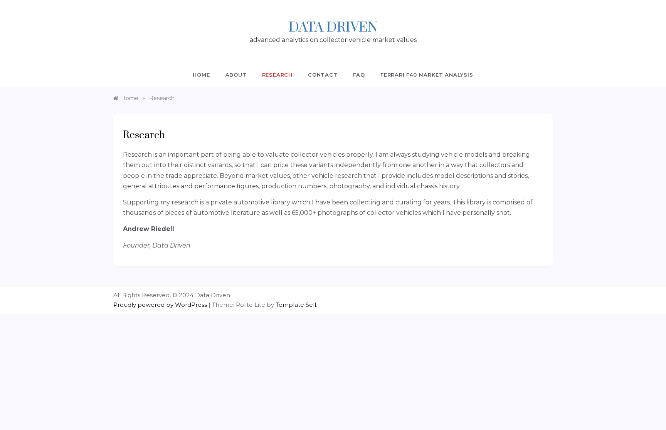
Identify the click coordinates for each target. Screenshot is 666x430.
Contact (323, 75)
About (236, 75)
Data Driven (333, 27)
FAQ (359, 75)
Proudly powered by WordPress (161, 304)
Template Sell (296, 304)
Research (277, 75)
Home (201, 75)
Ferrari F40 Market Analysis (426, 75)
